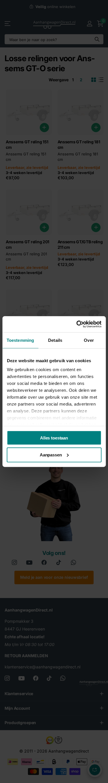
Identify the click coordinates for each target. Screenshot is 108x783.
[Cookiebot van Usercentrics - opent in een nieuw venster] (76, 324)
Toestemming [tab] (20, 340)
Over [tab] (89, 340)
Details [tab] (55, 340)
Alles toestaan (54, 437)
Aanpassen (51, 454)
